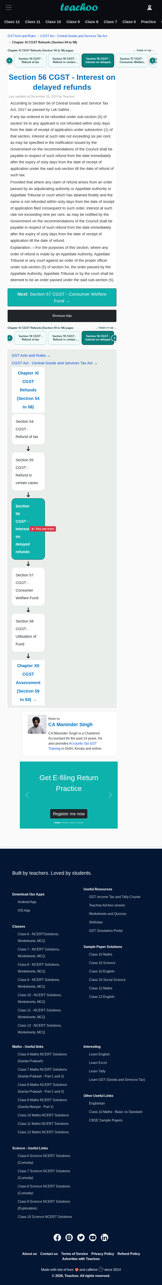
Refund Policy (128, 1254)
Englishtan (97, 1103)
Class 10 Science (102, 963)
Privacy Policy (102, 1254)
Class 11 (32, 22)
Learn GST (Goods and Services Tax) (117, 1079)
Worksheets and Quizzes (107, 914)
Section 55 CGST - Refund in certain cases (27, 471)
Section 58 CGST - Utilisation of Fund (26, 632)
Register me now (69, 813)
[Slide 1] (57, 822)
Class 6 (129, 22)
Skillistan (96, 922)
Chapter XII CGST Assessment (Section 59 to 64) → (28, 682)
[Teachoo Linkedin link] (104, 1237)
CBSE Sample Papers (106, 1120)
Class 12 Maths (100, 988)
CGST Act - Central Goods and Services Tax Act (73, 36)
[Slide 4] (80, 822)
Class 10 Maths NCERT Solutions (43, 1115)
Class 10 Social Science (107, 980)
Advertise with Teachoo (81, 1259)
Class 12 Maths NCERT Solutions (43, 1132)
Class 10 (53, 22)
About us (29, 1254)
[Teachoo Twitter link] (81, 1237)
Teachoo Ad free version (107, 905)
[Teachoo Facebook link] (58, 1237)
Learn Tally (97, 1071)
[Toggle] (10, 7)
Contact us (49, 1254)
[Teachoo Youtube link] (93, 1237)
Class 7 (110, 22)
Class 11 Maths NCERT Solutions (43, 1123)
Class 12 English (102, 997)
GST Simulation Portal (106, 930)
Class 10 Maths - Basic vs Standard (115, 1112)
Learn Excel (98, 1063)
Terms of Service (74, 1254)
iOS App (24, 910)
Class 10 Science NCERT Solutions (45, 1217)
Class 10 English (102, 971)
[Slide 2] (65, 822)
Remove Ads (62, 316)
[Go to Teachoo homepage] (79, 7)
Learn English (99, 1054)
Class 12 (12, 22)
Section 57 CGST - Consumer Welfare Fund (27, 586)
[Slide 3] (72, 822)
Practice (148, 22)
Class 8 (91, 22)
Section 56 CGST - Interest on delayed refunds (30, 529)
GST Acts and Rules (22, 36)
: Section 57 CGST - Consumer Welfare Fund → (62, 297)
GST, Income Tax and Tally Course (114, 897)
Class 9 (73, 22)
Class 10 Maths (100, 954)
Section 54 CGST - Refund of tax (27, 429)
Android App (27, 902)
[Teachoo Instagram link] (69, 1237)
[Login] (149, 7)
